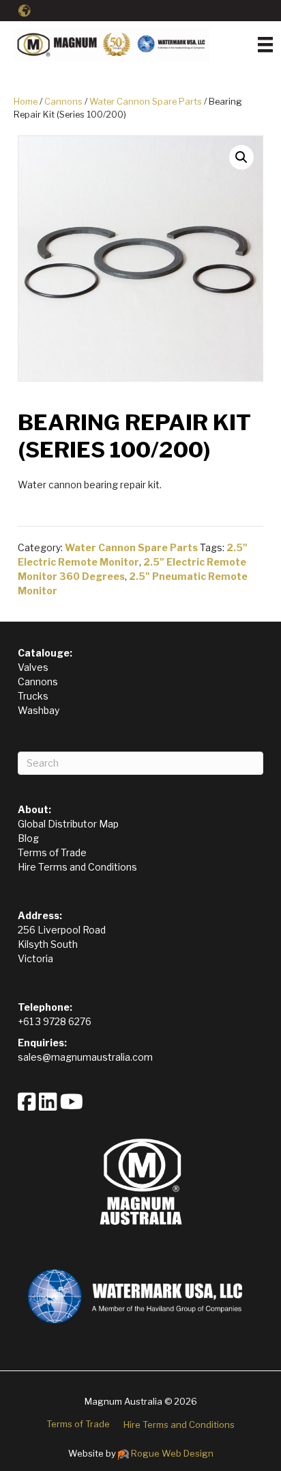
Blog (28, 838)
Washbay (38, 710)
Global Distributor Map (68, 824)
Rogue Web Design (172, 1453)
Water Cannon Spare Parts (145, 101)
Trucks (33, 696)
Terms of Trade (52, 852)
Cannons (63, 101)
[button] (241, 157)
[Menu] (265, 44)
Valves (33, 667)
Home (26, 101)
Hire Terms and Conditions (77, 867)
